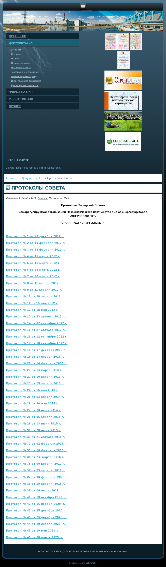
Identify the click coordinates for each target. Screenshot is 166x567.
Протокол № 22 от (35, 376)
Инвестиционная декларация (26, 81)
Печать (43, 198)
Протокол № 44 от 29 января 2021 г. (35, 523)
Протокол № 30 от (33, 430)
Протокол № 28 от (35, 416)
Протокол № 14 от (36, 323)
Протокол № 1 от (35, 236)
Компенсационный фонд (23, 76)
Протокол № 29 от (33, 423)
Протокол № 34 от (35, 457)
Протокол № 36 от (35, 470)
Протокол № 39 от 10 (34, 490)
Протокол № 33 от (36, 450)
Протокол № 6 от (33, 269)
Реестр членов (21, 99)
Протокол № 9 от (34, 289)
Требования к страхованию (25, 72)
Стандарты (16, 54)
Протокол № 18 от (36, 350)
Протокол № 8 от (34, 283)
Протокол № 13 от (35, 316)
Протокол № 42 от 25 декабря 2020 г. (36, 510)
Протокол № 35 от (35, 463)
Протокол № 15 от (35, 329)
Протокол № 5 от (33, 263)
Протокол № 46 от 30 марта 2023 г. (34, 537)
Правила (15, 58)
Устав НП (16, 49)
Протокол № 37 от (37, 477)
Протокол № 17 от (36, 343)
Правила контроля (20, 63)
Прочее (15, 106)
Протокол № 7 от (33, 276)
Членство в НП (21, 91)
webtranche (91, 563)
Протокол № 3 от (35, 249)
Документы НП (21, 43)
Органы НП (17, 36)
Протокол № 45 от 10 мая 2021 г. (33, 530)
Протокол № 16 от (36, 336)
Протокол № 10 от (35, 296)
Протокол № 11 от (32, 303)
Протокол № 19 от (35, 356)
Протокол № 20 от (36, 363)
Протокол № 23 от (35, 383)
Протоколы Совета (21, 67)
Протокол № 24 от (32, 390)
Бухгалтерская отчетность (24, 85)
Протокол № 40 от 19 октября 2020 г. (36, 497)
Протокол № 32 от (36, 443)
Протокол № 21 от (34, 370)
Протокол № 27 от (33, 410)
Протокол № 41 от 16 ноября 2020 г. (35, 503)
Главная (12, 178)
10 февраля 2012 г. (35, 242)
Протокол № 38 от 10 (35, 483)
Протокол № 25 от (35, 396)
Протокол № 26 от (32, 403)
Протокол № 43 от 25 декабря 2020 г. (36, 517)
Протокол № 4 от (33, 256)
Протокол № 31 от (35, 436)
